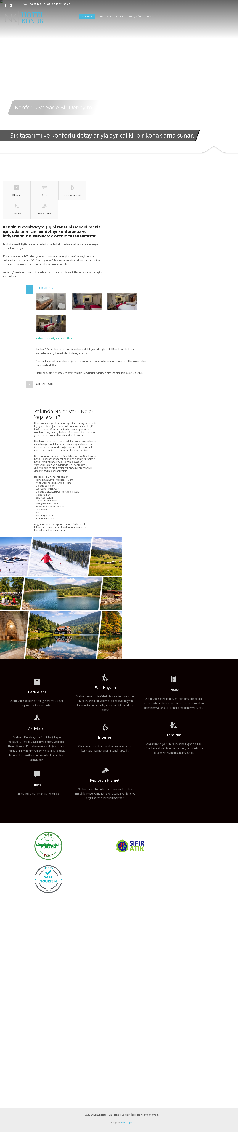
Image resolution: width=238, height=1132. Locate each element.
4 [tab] (121, 137)
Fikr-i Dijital (127, 1122)
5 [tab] (124, 137)
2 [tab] (116, 137)
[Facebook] (5, 5)
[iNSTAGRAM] (11, 5)
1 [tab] (113, 137)
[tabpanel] (119, 77)
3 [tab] (119, 137)
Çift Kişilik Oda (44, 384)
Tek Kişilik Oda (45, 288)
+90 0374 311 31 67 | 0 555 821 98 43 (49, 4)
